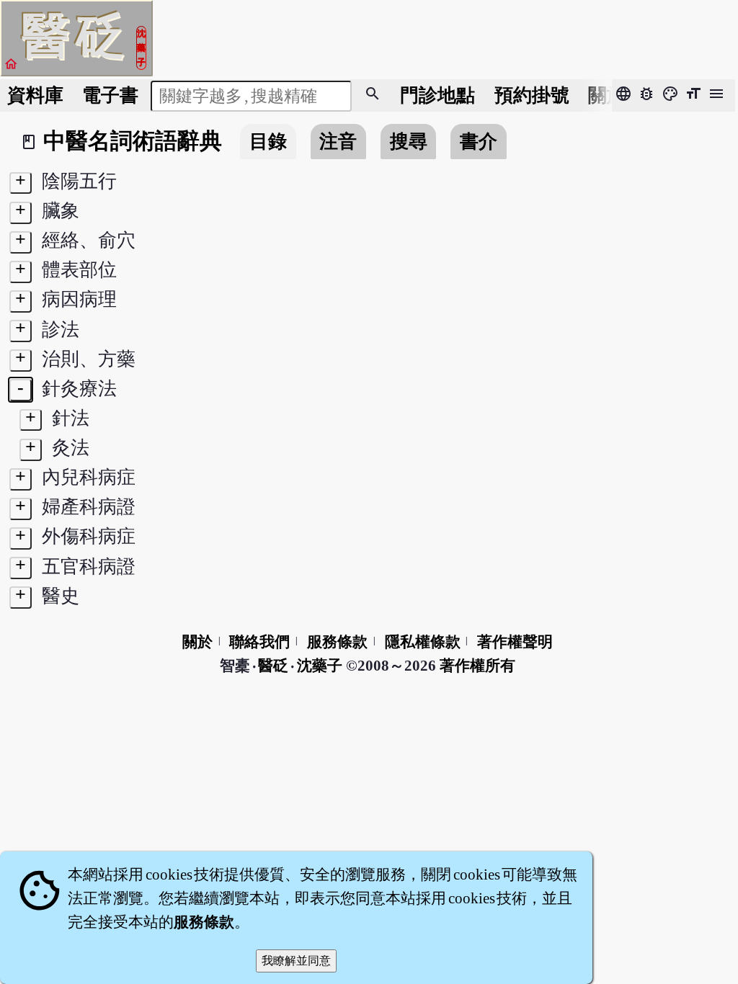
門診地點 (437, 95)
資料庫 (35, 95)
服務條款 (337, 642)
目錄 (268, 141)
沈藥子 (319, 666)
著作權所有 (477, 666)
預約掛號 (531, 95)
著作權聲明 (515, 642)
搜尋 (408, 141)
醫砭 (274, 666)
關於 (607, 95)
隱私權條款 (423, 642)
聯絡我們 (259, 642)
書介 (478, 141)
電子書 (110, 95)
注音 (338, 141)
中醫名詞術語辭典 (132, 141)
